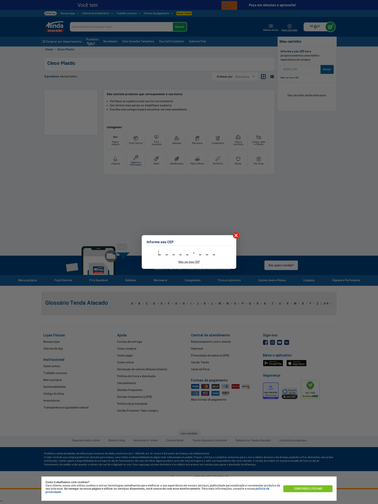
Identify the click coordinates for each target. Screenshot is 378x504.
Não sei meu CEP (189, 262)
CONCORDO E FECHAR (308, 488)
